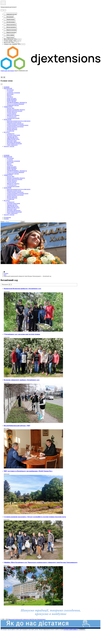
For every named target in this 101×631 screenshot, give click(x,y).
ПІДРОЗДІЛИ (7, 119)
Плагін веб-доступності (7, 70)
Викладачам (10, 94)
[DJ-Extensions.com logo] (50, 69)
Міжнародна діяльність (13, 115)
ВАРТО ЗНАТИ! (11, 101)
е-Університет (10, 133)
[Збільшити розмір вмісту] (20, 39)
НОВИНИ (6, 87)
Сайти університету (12, 145)
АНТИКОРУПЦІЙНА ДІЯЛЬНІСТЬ (17, 102)
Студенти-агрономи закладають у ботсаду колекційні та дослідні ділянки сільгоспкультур (35, 517)
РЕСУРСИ (7, 132)
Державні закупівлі (12, 136)
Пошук (22, 221)
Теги (5, 274)
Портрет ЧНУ (10, 108)
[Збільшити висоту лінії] (18, 42)
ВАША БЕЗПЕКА (12, 99)
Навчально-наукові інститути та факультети (18, 121)
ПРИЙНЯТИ (82, 629)
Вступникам (10, 89)
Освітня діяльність (12, 112)
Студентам (10, 91)
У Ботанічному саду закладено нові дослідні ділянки (22, 334)
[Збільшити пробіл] (24, 44)
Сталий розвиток (11, 114)
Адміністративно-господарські (15, 126)
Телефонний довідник (13, 105)
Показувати (5, 284)
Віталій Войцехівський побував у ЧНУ (17, 425)
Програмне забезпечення (13, 142)
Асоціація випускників (13, 118)
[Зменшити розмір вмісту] (18, 39)
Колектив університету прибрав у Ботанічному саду (22, 380)
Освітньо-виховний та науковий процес (17, 125)
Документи (10, 97)
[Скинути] (2, 10)
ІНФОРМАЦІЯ (8, 88)
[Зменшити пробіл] (22, 44)
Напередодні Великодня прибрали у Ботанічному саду (22, 288)
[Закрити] (5, 10)
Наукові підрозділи (12, 128)
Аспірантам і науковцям (13, 92)
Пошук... (3, 221)
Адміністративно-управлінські (15, 123)
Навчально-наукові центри (14, 122)
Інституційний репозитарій (14, 143)
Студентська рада (11, 116)
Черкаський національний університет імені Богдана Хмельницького (27, 619)
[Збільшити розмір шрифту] (20, 41)
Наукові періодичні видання (14, 111)
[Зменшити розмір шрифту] (18, 41)
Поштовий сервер (12, 140)
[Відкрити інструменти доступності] (3, 3)
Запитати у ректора (9, 146)
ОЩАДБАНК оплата (12, 138)
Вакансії (9, 95)
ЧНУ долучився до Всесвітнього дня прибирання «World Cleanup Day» (28, 471)
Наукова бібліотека (12, 129)
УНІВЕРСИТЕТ (8, 106)
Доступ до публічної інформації (15, 104)
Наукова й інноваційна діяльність (16, 109)
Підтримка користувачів (13, 135)
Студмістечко (10, 130)
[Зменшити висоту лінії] (15, 42)
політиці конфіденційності (71, 629)
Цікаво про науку (11, 98)
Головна (6, 273)
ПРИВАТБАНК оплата (13, 139)
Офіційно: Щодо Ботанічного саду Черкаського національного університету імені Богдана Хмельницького (40, 562)
